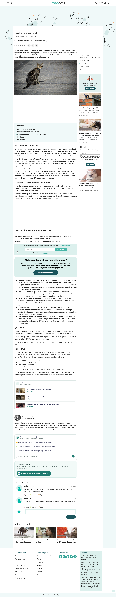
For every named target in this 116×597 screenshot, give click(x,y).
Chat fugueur (84, 60)
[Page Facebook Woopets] (99, 3)
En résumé (21, 140)
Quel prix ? (21, 137)
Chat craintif (84, 70)
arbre (33, 173)
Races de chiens (20, 556)
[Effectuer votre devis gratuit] (45, 267)
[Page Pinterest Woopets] (64, 556)
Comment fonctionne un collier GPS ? (31, 132)
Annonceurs (41, 562)
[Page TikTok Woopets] (105, 3)
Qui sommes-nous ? (44, 556)
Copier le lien (21, 45)
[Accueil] (58, 3)
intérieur (62, 161)
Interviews (18, 572)
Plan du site (46, 595)
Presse (39, 569)
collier (19, 186)
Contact (39, 572)
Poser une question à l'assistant (27, 456)
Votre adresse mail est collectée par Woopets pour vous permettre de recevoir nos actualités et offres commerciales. (46, 252)
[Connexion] (96, 3)
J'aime (27, 495)
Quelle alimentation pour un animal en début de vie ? (90, 557)
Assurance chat (20, 578)
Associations (41, 565)
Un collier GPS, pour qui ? (26, 129)
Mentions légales (56, 595)
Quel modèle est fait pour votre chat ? (31, 134)
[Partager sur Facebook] (32, 45)
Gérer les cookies (68, 595)
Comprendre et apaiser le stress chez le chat (90, 587)
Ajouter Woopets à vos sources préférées (31, 40)
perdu (70, 154)
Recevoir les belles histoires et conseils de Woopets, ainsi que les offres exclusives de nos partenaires (90, 158)
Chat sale (83, 63)
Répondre (34, 495)
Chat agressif (84, 67)
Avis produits (41, 575)
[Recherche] (11, 3)
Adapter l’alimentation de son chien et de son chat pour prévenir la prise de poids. (91, 571)
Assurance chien (20, 575)
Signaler (42, 495)
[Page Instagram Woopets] (102, 3)
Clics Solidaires (20, 565)
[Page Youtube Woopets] (108, 3)
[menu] (8, 3)
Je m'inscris (60, 249)
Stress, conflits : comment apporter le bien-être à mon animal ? (90, 564)
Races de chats (20, 559)
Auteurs (39, 559)
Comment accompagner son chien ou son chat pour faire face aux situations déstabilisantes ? (91, 580)
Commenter (71, 517)
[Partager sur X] (36, 45)
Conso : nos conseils (22, 569)
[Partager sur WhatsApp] (29, 45)
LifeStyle (18, 562)
